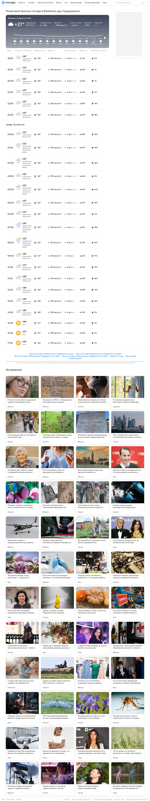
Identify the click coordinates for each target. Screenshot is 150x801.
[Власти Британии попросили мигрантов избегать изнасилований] (92, 462)
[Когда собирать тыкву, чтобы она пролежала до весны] (92, 603)
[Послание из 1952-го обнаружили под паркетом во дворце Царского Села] (57, 392)
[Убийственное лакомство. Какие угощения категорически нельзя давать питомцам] (92, 392)
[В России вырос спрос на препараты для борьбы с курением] (57, 462)
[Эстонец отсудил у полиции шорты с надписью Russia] (22, 778)
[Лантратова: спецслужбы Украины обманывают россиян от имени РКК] (127, 638)
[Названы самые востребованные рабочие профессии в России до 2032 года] (22, 708)
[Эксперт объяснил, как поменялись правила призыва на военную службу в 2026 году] (57, 532)
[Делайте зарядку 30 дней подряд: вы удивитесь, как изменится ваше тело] (127, 778)
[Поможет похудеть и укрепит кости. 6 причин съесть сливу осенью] (22, 497)
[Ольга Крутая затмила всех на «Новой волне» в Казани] (127, 532)
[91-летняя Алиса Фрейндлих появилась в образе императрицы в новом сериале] (127, 673)
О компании (10, 799)
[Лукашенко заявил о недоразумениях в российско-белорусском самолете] (22, 532)
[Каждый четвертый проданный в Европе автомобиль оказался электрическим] (22, 743)
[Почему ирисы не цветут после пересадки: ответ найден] (92, 708)
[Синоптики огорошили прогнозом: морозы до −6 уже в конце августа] (22, 638)
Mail (3, 799)
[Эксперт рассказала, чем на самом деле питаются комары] (127, 708)
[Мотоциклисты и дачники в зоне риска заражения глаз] (92, 532)
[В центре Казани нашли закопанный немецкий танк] (57, 497)
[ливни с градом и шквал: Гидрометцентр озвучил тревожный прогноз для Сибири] (57, 603)
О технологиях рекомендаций (103, 799)
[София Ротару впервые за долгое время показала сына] (92, 638)
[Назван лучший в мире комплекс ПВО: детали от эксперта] (57, 673)
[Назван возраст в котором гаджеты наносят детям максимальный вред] (57, 778)
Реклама (18, 799)
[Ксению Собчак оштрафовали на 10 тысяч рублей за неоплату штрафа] (127, 462)
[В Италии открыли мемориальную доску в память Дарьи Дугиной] (92, 427)
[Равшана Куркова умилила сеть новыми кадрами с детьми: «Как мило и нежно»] (92, 743)
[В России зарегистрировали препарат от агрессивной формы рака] (57, 568)
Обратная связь (119, 799)
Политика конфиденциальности (82, 799)
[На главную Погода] (10, 2)
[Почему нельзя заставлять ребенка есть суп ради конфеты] (92, 568)
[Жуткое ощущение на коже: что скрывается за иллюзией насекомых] (57, 743)
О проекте (66, 799)
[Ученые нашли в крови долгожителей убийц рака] (127, 497)
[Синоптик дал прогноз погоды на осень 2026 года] (22, 427)
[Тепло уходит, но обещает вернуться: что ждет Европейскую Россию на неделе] (127, 743)
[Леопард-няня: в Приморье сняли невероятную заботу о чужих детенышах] (57, 427)
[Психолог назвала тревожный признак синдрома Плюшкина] (127, 568)
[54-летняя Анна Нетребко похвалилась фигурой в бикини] (22, 603)
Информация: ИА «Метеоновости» (137, 799)
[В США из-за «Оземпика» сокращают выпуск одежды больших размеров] (92, 673)
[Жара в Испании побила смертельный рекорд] (92, 778)
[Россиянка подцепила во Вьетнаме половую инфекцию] (127, 392)
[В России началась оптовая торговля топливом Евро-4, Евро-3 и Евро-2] (127, 603)
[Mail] (3, 2)
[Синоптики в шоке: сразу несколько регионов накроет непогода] (92, 497)
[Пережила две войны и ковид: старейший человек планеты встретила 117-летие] (22, 462)
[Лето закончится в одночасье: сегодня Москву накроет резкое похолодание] (127, 427)
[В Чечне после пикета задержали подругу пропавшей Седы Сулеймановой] (22, 392)
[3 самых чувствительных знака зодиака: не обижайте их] (22, 673)
